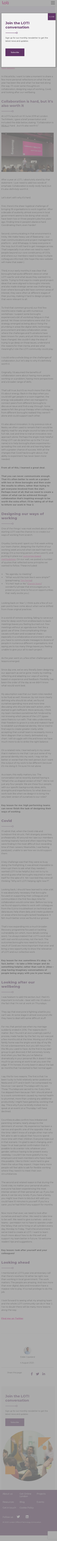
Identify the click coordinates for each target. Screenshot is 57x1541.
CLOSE (51, 17)
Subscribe (15, 52)
